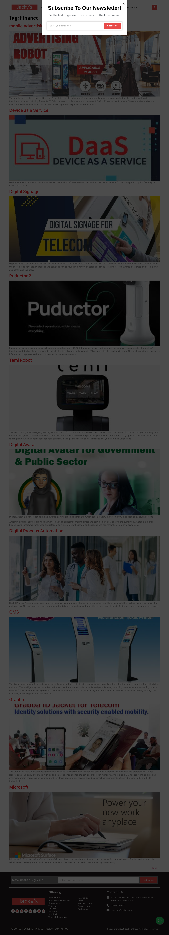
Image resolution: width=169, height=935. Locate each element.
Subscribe (112, 25)
